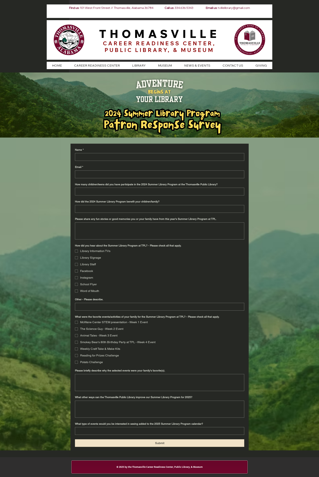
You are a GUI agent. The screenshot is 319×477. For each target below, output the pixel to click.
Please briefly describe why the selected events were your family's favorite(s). (120, 370)
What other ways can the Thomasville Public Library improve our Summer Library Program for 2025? (133, 397)
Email (79, 166)
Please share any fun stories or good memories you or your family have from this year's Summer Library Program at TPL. (146, 218)
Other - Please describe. (89, 299)
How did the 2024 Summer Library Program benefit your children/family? (117, 201)
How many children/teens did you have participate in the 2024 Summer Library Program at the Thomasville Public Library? (146, 184)
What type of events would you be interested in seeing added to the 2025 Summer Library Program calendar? (139, 423)
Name (79, 149)
